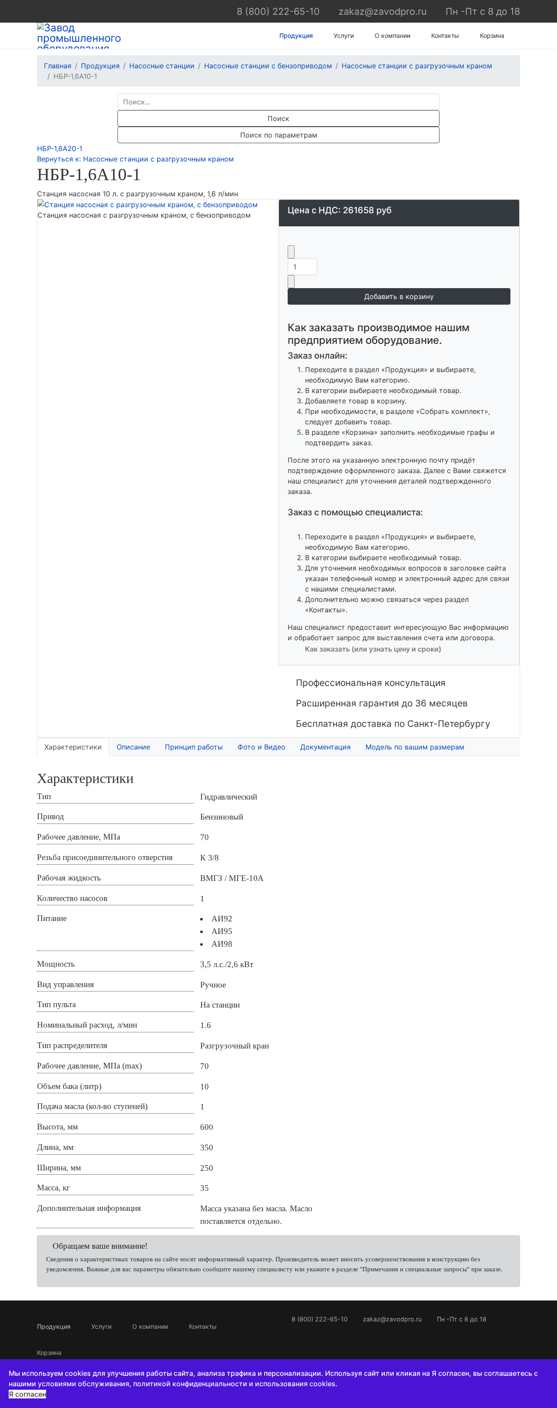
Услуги (344, 35)
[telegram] (56, 11)
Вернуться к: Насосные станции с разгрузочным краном (135, 159)
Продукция (296, 35)
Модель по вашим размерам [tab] (415, 747)
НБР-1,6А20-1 (59, 148)
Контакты (445, 35)
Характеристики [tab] (73, 747)
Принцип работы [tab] (194, 747)
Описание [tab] (133, 747)
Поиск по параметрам (278, 135)
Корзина (492, 35)
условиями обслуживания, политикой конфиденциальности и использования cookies (187, 1383)
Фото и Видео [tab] (261, 747)
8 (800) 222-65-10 (278, 11)
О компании (392, 35)
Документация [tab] (325, 747)
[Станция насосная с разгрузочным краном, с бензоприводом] (157, 204)
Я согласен (27, 1394)
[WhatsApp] (42, 11)
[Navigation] (516, 36)
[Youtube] (71, 11)
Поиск (278, 118)
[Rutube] (85, 11)
